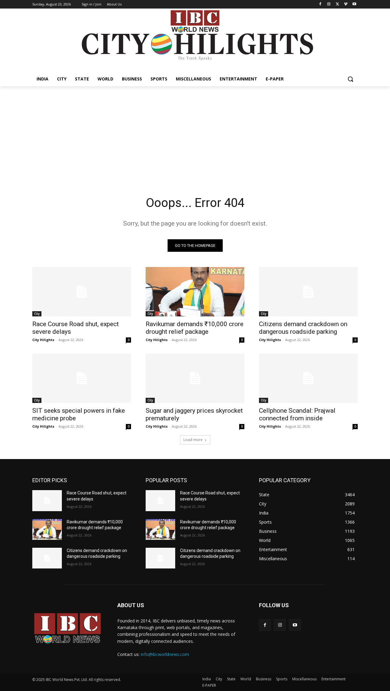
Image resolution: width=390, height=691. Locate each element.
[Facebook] (320, 4)
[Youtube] (354, 4)
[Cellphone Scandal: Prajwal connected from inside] (308, 378)
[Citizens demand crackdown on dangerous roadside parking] (308, 291)
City (37, 314)
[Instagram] (328, 4)
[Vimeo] (345, 4)
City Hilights (43, 339)
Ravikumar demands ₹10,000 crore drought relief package (194, 327)
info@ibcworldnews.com (165, 654)
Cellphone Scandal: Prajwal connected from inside (297, 414)
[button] (350, 79)
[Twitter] (337, 4)
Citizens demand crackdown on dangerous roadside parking (303, 327)
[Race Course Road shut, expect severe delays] (81, 291)
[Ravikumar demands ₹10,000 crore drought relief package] (195, 291)
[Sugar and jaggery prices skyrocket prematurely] (195, 378)
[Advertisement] (195, 132)
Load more (193, 439)
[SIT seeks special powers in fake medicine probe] (81, 378)
